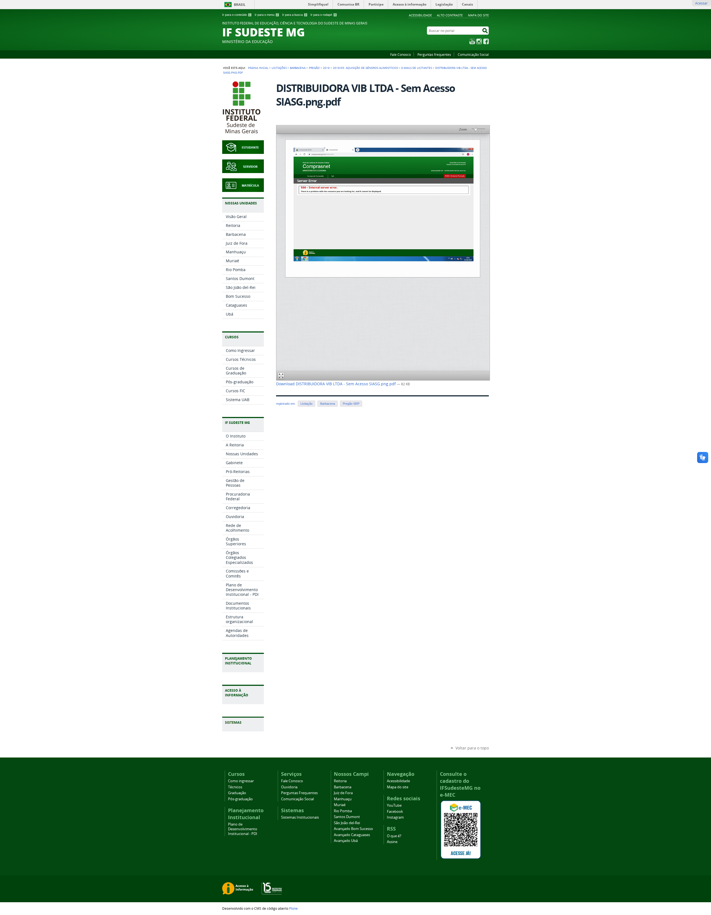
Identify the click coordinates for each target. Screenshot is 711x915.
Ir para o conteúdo (236, 14)
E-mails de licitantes (416, 68)
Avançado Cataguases (352, 834)
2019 (326, 68)
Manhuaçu (343, 799)
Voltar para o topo (472, 748)
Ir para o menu (266, 14)
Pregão (314, 68)
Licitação (306, 403)
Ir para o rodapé (323, 14)
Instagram (479, 41)
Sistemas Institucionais (300, 817)
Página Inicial (258, 68)
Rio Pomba (343, 811)
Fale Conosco (400, 54)
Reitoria (340, 781)
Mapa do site (478, 15)
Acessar (701, 3)
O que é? (394, 836)
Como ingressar (241, 781)
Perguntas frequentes (434, 54)
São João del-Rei (347, 823)
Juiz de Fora (343, 793)
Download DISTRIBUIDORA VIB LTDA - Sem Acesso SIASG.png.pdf (336, 383)
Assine (392, 841)
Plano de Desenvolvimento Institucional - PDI (242, 829)
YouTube (472, 41)
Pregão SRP (351, 403)
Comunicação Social (473, 54)
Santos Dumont (347, 816)
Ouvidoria (289, 787)
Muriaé (340, 804)
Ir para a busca (294, 14)
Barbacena (298, 68)
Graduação (237, 793)
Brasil (240, 4)
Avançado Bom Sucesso (353, 828)
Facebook (486, 41)
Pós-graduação (240, 799)
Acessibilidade (420, 15)
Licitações (279, 68)
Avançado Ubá (346, 840)
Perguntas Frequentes (299, 793)
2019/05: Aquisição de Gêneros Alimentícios (365, 68)
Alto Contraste (450, 15)
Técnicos (235, 787)
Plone (293, 908)
